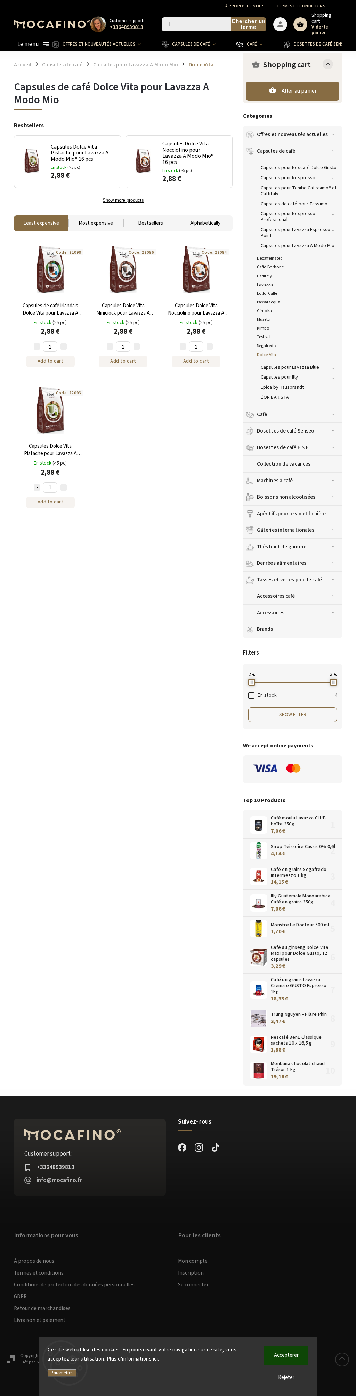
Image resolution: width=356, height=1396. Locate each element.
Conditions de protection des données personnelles (74, 1284)
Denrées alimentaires (281, 563)
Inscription (191, 1273)
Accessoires (270, 613)
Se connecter (193, 1284)
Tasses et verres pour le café (289, 580)
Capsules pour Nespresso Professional (288, 216)
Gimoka (264, 311)
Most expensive (96, 223)
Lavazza (265, 284)
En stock (297, 695)
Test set (264, 337)
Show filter (292, 714)
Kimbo (263, 328)
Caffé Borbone (270, 267)
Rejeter (286, 1377)
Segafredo (266, 345)
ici (155, 1359)
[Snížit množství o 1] (37, 346)
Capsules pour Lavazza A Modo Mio (297, 245)
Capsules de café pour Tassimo (294, 203)
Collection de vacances (283, 464)
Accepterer (286, 1355)
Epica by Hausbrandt (282, 387)
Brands (265, 629)
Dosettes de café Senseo (285, 431)
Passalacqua (268, 302)
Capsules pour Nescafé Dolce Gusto (299, 167)
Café (262, 414)
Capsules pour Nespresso (288, 177)
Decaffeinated (270, 258)
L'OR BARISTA (275, 397)
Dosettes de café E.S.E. (283, 447)
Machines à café (275, 480)
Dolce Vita (266, 354)
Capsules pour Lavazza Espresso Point (295, 232)
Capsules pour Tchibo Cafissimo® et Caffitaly (299, 190)
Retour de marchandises (42, 1308)
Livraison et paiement (39, 1320)
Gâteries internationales (285, 530)
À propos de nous (245, 6)
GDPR (20, 1296)
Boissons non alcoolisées (286, 497)
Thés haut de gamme (281, 546)
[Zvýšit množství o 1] (63, 346)
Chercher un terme (249, 24)
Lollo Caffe (267, 293)
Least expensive (41, 223)
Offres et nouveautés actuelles (292, 134)
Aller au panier (299, 91)
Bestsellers (150, 223)
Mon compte (193, 1261)
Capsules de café (276, 151)
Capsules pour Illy (279, 377)
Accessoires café (276, 596)
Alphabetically (205, 223)
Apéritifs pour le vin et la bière (291, 513)
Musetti (263, 319)
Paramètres (62, 1372)
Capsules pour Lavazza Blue (290, 367)
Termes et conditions (300, 6)
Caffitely (264, 276)
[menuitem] (101, 44)
